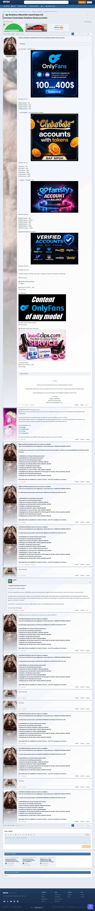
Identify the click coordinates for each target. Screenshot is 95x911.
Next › (89, 34)
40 (80, 34)
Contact (82, 896)
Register (82, 2)
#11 (19, 708)
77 (84, 34)
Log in (89, 2)
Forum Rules (57, 896)
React (88, 439)
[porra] (13, 2)
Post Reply (86, 846)
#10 (19, 698)
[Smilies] (34, 835)
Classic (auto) (38, 907)
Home (4, 11)
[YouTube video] (31, 835)
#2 (19, 439)
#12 (19, 743)
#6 (19, 575)
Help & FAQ (57, 901)
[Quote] (16, 835)
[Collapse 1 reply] (6, 595)
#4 (19, 522)
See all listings (88, 21)
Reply (77, 439)
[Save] (87, 14)
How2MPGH (59, 437)
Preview (87, 834)
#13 (19, 776)
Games (43, 896)
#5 (19, 564)
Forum (8, 11)
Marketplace (44, 899)
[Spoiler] (28, 835)
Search (43, 901)
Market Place (14, 11)
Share (83, 439)
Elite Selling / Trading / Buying (25, 11)
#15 (19, 821)
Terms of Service (58, 899)
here (84, 419)
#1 (19, 404)
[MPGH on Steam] (14, 901)
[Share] (87, 18)
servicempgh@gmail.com (56, 402)
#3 (19, 481)
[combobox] (46, 2)
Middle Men (64, 421)
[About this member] (15, 58)
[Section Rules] (63, 417)
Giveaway (23, 43)
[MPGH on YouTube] (11, 901)
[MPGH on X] (7, 901)
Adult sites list (24, 373)
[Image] (26, 835)
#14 (19, 787)
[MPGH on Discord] (4, 901)
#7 (8, 610)
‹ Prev (68, 34)
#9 (19, 687)
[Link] (24, 835)
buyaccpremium (24, 411)
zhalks (23, 615)
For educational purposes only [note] (84, 906)
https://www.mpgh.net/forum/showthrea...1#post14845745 (40, 615)
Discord (82, 894)
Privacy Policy (57, 894)
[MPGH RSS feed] (17, 901)
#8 (19, 650)
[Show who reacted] (89, 405)
